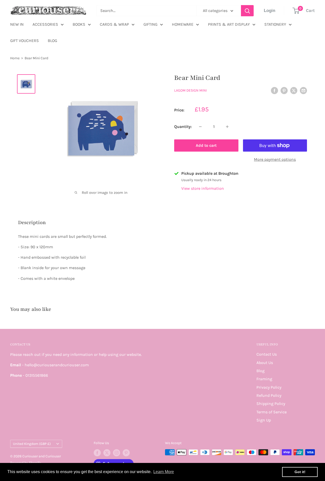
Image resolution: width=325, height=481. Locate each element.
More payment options (275, 159)
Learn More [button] (163, 472)
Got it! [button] (300, 472)
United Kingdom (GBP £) (32, 444)
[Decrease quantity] (200, 126)
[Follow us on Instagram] (116, 452)
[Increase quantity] (227, 126)
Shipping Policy (270, 403)
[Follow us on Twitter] (106, 452)
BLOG (52, 40)
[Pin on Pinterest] (284, 90)
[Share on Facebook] (274, 90)
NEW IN (17, 24)
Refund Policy (268, 395)
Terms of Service (271, 412)
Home (15, 58)
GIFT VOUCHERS (24, 40)
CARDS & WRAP (114, 24)
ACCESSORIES (45, 24)
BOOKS (79, 24)
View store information (202, 188)
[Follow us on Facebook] (97, 452)
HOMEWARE (182, 24)
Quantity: (183, 126)
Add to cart (206, 145)
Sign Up (263, 420)
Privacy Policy (268, 387)
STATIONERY (275, 24)
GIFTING (150, 24)
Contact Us (266, 354)
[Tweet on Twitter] (293, 90)
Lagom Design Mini (190, 90)
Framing (264, 378)
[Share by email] (303, 90)
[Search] (247, 10)
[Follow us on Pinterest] (126, 452)
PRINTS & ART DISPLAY (229, 24)
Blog (260, 370)
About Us (264, 362)
